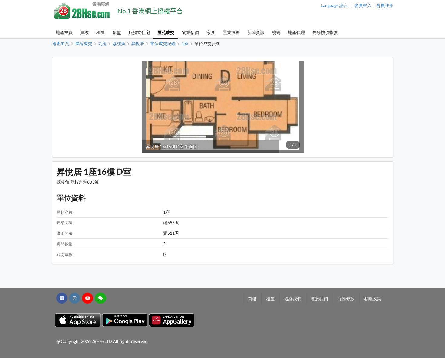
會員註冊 (384, 5)
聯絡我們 (292, 298)
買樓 (84, 32)
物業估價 (190, 32)
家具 (210, 32)
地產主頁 (64, 32)
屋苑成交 (165, 32)
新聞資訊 (255, 32)
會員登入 (362, 5)
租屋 (100, 32)
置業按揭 (231, 32)
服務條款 (346, 298)
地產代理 (296, 32)
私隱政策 (372, 298)
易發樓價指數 (325, 32)
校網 (276, 32)
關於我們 (319, 298)
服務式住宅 (139, 32)
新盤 (117, 32)
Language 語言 (334, 5)
